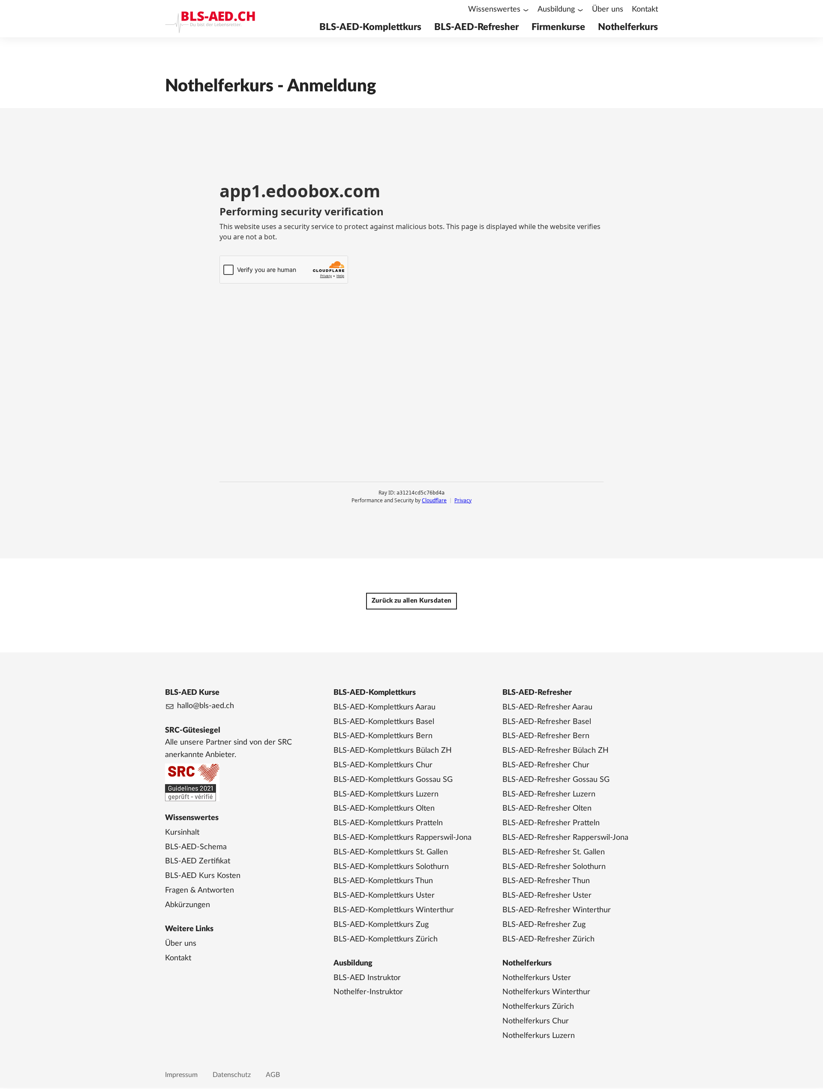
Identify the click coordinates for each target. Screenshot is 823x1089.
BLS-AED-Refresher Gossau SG (556, 780)
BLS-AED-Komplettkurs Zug (381, 925)
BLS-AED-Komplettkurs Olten (384, 808)
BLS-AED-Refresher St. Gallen (553, 852)
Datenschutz (232, 1074)
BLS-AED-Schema (196, 847)
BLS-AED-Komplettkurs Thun (383, 881)
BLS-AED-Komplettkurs (370, 27)
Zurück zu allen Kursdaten (412, 600)
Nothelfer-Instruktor (368, 992)
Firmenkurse (558, 27)
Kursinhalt (182, 832)
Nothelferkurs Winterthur (546, 992)
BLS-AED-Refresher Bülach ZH (555, 750)
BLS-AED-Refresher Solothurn (554, 867)
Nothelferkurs (628, 27)
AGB (273, 1074)
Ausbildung (556, 9)
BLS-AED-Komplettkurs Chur (383, 765)
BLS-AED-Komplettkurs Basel (383, 722)
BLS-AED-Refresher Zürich (548, 939)
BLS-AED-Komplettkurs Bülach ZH (392, 750)
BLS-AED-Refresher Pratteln (551, 823)
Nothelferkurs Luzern (538, 1036)
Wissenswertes (494, 9)
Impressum (181, 1074)
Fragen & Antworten (199, 890)
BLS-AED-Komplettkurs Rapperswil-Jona (402, 838)
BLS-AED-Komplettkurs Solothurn (391, 867)
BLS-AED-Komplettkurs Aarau (384, 707)
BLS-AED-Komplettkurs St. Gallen (390, 852)
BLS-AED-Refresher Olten (547, 808)
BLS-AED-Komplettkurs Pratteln (388, 823)
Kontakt (645, 9)
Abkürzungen (187, 905)
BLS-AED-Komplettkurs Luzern (386, 794)
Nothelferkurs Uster (536, 978)
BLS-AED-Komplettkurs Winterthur (393, 910)
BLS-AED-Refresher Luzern (548, 794)
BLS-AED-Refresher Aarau (547, 707)
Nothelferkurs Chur (535, 1021)
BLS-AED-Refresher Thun (546, 881)
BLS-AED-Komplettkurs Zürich (385, 939)
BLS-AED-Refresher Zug (544, 925)
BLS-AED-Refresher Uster (547, 895)
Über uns (607, 9)
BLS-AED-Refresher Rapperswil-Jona (565, 838)
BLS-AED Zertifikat (197, 861)
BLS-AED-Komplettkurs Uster (384, 895)
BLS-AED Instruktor (367, 978)
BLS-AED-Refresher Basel (546, 722)
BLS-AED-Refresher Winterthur (556, 910)
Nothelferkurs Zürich (538, 1007)
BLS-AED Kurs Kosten (202, 876)
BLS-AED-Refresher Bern (545, 736)
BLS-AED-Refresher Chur (545, 765)
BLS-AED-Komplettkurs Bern (383, 736)
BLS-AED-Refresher (476, 27)
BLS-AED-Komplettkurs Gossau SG (393, 780)
